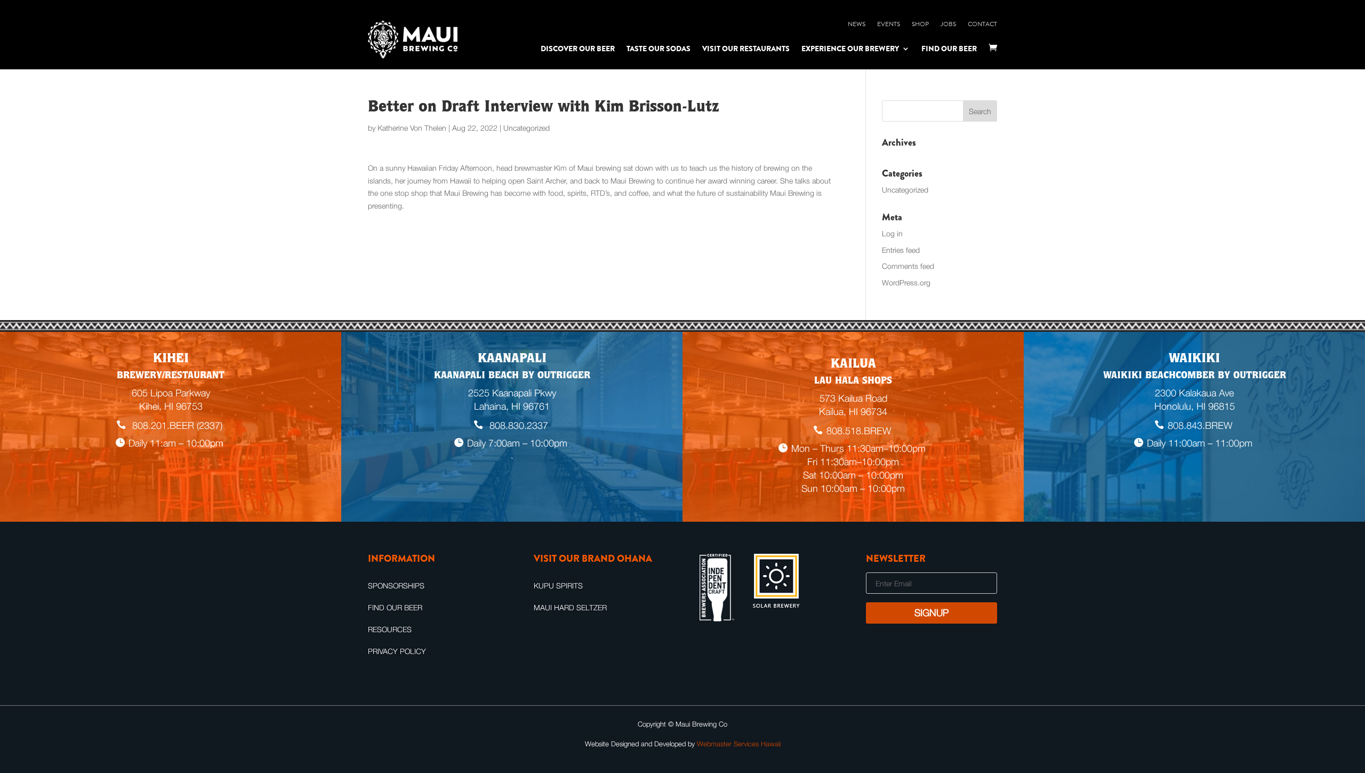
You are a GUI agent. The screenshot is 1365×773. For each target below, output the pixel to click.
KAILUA (853, 364)
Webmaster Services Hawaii (739, 743)
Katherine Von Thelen (412, 127)
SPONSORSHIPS (396, 585)
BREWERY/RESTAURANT (170, 376)
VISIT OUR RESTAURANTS (746, 48)
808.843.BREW (1200, 425)
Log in (892, 233)
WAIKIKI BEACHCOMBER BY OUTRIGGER (1194, 376)
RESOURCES (390, 629)
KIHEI (171, 359)
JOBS (948, 24)
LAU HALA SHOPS (853, 381)
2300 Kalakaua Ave (1194, 393)
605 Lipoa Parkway (171, 393)
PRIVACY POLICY (397, 651)
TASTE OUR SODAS (658, 48)
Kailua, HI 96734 (853, 411)
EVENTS (888, 24)
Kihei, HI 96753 (171, 406)
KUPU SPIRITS (558, 585)
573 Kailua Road (853, 398)
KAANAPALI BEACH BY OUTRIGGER (512, 376)
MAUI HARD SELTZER (570, 607)
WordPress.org (906, 282)
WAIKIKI (1194, 359)
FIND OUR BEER (949, 48)
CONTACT (982, 24)
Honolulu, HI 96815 (1194, 406)
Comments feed (908, 265)
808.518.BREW (858, 430)
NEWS (856, 24)
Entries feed (901, 249)
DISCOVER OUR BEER (578, 48)
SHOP (920, 24)
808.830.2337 (517, 425)
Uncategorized (905, 189)
